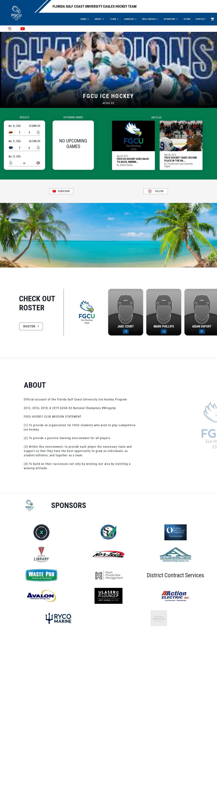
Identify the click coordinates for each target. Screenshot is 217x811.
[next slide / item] (215, 70)
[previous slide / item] (2, 70)
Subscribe (64, 191)
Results (24, 117)
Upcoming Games (73, 117)
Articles (156, 117)
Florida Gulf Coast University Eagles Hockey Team (94, 6)
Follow (159, 191)
